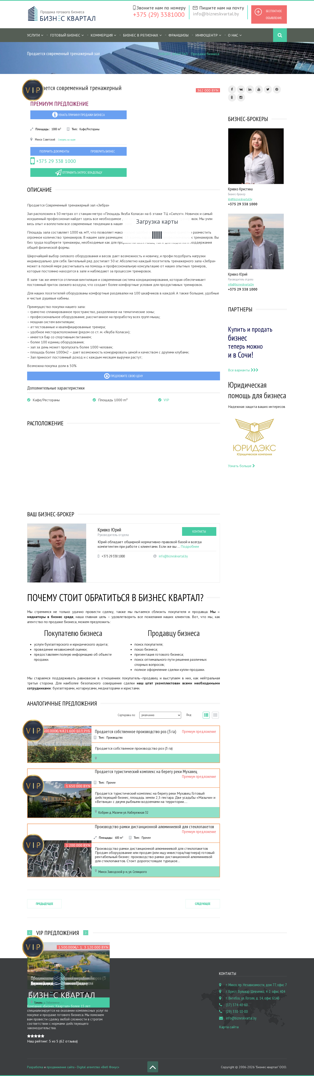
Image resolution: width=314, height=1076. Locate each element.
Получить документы (54, 151)
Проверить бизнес (103, 151)
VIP (166, 400)
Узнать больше (240, 465)
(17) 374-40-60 (237, 1004)
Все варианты (239, 370)
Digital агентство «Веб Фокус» (98, 1067)
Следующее (202, 904)
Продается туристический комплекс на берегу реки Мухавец (146, 771)
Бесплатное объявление (274, 14)
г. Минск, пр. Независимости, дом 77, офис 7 (256, 984)
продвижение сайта (60, 1067)
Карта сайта (229, 1027)
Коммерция (102, 35)
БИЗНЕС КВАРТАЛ (173, 53)
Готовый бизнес (65, 35)
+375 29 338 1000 (55, 161)
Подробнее (190, 546)
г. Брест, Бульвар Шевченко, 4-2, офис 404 (255, 991)
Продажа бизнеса (205, 53)
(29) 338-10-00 (237, 1011)
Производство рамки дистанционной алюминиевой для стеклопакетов (154, 827)
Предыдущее (44, 904)
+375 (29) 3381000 (159, 14)
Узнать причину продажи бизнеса (81, 115)
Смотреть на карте (66, 139)
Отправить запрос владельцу (82, 172)
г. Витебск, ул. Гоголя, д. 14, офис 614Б (253, 998)
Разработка (35, 1067)
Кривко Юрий (109, 529)
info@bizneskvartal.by (216, 14)
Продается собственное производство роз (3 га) (135, 731)
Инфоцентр (206, 35)
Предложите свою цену (126, 376)
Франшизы (178, 35)
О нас (233, 35)
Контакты (199, 531)
